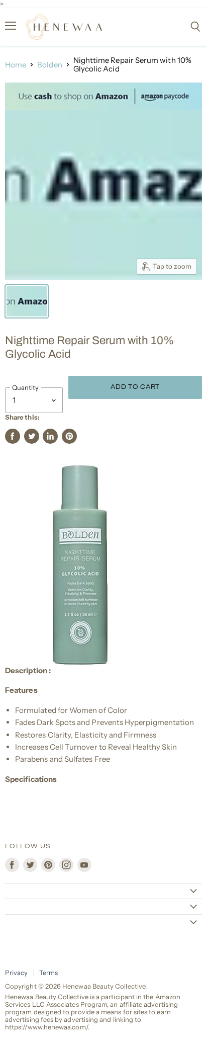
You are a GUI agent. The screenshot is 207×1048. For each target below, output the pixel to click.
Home (15, 64)
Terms (48, 973)
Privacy (16, 973)
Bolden (49, 64)
